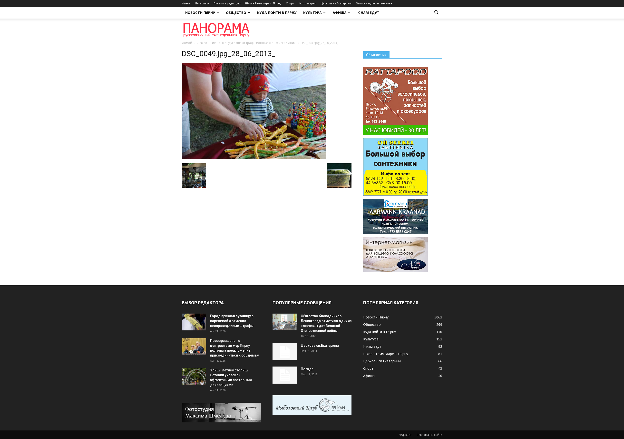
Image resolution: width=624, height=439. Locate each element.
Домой (187, 43)
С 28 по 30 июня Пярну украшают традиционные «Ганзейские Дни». (246, 43)
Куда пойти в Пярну (276, 12)
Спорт (290, 3)
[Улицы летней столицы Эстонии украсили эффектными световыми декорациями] (194, 376)
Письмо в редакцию (227, 3)
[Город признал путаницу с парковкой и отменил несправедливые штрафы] (194, 322)
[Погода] (285, 375)
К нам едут (368, 12)
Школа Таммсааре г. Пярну (263, 3)
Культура (312, 12)
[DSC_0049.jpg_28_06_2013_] (254, 158)
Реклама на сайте (429, 435)
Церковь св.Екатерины (336, 3)
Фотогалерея (307, 3)
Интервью (202, 3)
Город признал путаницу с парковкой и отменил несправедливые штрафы (232, 321)
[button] (436, 13)
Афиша (340, 12)
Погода (307, 369)
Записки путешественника (374, 3)
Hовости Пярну (200, 12)
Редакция (405, 435)
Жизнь (186, 3)
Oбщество (236, 12)
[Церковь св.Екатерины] (285, 351)
